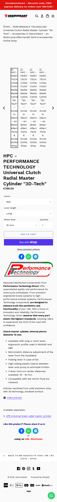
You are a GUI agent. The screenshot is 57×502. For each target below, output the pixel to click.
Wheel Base (9, 219)
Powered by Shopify (40, 477)
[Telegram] (35, 257)
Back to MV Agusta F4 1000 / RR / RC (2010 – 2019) (30, 457)
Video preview (14, 397)
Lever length (10, 208)
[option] (14, 108)
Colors (7, 196)
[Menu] (53, 16)
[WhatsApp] (28, 257)
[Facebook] (21, 257)
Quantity (44, 219)
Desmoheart (21, 477)
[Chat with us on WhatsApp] (51, 495)
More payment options (28, 249)
